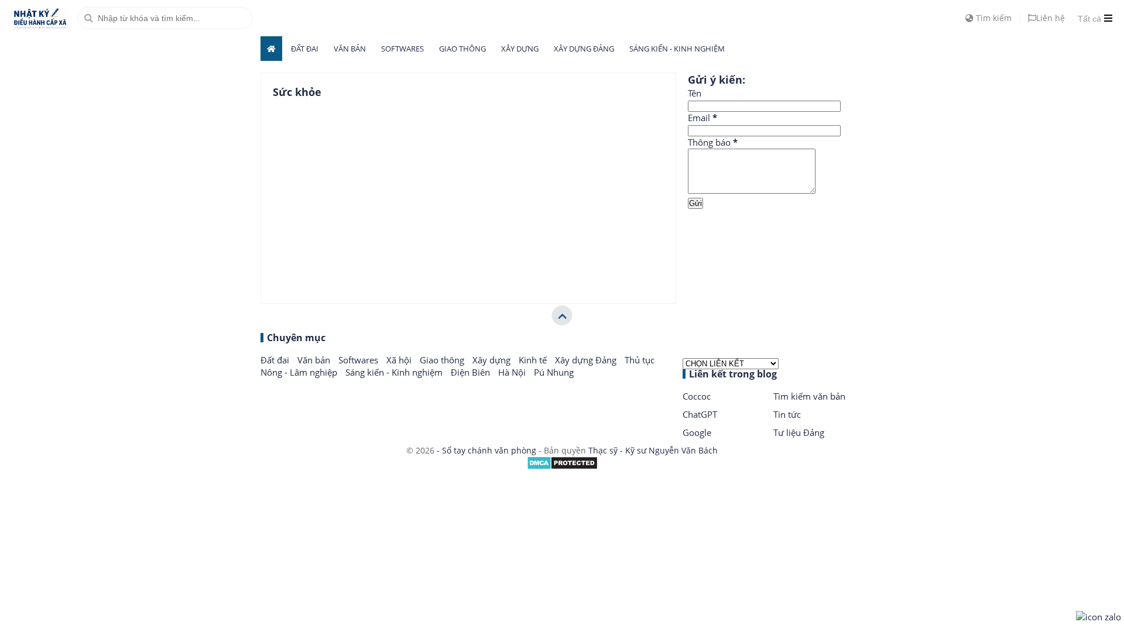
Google (697, 432)
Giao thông (462, 48)
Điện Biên (471, 372)
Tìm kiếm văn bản (809, 396)
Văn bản (350, 48)
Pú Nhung (554, 372)
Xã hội (400, 360)
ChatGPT (700, 414)
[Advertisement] (775, 247)
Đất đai (304, 48)
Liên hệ (1050, 17)
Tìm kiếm (993, 17)
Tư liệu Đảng (798, 432)
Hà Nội (513, 372)
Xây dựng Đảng (584, 48)
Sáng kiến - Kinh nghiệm (677, 48)
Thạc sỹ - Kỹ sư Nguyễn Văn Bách (653, 450)
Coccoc (697, 396)
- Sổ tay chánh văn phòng (486, 450)
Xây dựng (520, 48)
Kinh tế (534, 360)
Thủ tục (639, 360)
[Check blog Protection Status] (562, 466)
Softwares (402, 48)
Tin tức (787, 414)
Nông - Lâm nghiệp (300, 372)
